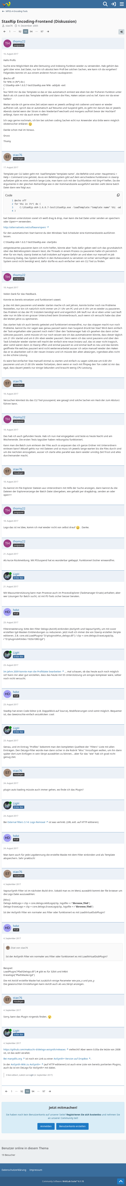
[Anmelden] (113, 4)
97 (42, 31)
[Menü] (121, 4)
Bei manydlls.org (12, 1058)
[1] (9, 200)
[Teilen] (121, 31)
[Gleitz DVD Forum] (6, 4)
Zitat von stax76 (19, 947)
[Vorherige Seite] (5, 31)
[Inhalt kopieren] (118, 195)
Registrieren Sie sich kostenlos (83, 1114)
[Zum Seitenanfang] (120, 1181)
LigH (31, 1075)
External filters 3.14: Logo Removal (26, 822)
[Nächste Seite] (48, 31)
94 (31, 31)
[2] (9, 204)
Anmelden (46, 1126)
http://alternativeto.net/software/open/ (24, 227)
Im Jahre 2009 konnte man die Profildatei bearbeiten (32, 671)
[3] (9, 207)
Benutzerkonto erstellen (72, 1126)
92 (20, 31)
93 (25, 31)
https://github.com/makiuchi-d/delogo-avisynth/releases (34, 1049)
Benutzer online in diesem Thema (25, 1148)
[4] (9, 211)
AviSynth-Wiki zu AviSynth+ (26, 1064)
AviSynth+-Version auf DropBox (71, 1058)
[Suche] (105, 4)
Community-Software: (63, 1181)
